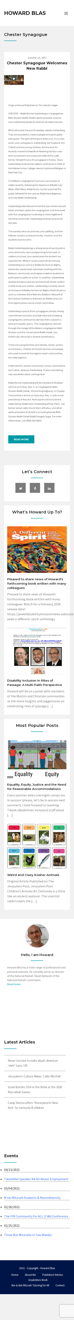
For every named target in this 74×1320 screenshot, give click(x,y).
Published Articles (52, 1275)
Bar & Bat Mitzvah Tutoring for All (30, 1285)
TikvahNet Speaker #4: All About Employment (36, 1179)
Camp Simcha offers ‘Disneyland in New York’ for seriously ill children (33, 1105)
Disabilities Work (38, 1280)
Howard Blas (25, 13)
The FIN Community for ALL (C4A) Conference (36, 1216)
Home (14, 1275)
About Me (30, 1275)
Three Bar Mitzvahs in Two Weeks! (28, 1235)
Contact (60, 1285)
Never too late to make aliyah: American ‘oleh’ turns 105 (33, 1063)
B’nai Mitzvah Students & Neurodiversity (32, 1198)
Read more (21, 439)
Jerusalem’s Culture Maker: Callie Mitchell (34, 1076)
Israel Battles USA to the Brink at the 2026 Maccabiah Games (35, 1089)
